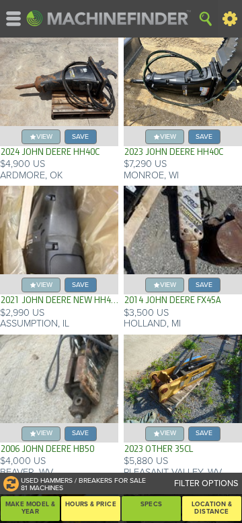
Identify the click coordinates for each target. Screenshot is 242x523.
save (80, 136)
